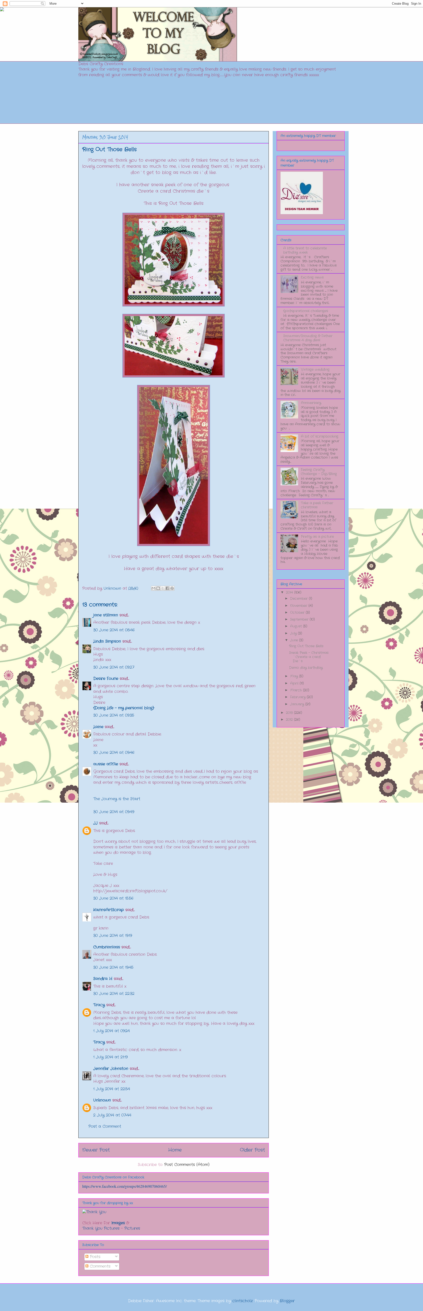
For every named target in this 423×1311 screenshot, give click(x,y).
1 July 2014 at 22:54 (111, 1089)
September (300, 619)
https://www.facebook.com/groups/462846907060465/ (124, 1186)
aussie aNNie (105, 764)
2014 (290, 592)
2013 (290, 712)
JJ (95, 823)
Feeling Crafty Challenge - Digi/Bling (319, 471)
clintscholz (242, 1301)
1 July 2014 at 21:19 (110, 1057)
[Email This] (153, 588)
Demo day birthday (306, 667)
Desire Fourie (105, 678)
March (296, 690)
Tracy (99, 1005)
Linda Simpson (107, 641)
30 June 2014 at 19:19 (112, 935)
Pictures (132, 1228)
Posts (94, 1257)
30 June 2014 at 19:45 (113, 967)
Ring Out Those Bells (306, 646)
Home (175, 1150)
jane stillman (105, 615)
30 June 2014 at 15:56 (113, 898)
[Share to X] (162, 588)
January (297, 704)
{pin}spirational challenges (305, 310)
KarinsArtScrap (108, 910)
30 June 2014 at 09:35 (113, 715)
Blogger (287, 1301)
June (294, 640)
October (298, 612)
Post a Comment (104, 1126)
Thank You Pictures (100, 1228)
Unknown (102, 1100)
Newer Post (96, 1150)
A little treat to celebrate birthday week (305, 250)
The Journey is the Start (116, 799)
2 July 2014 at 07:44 (112, 1115)
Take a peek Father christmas (317, 505)
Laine (98, 727)
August (296, 626)
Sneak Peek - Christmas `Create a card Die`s (309, 656)
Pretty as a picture (317, 536)
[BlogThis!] (158, 588)
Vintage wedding (315, 369)
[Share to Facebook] (167, 588)
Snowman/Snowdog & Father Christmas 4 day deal (307, 338)
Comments (99, 1266)
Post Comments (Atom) (187, 1164)
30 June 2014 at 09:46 (113, 752)
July (294, 633)
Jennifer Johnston (110, 1068)
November (299, 605)
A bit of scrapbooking (319, 436)
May (294, 676)
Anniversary (311, 402)
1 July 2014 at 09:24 (111, 1031)
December (299, 598)
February (298, 697)
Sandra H (102, 978)
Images (118, 1223)
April (295, 683)
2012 (290, 719)
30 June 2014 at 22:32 (113, 993)
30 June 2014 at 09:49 (113, 812)
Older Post (252, 1150)
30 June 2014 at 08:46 (114, 630)
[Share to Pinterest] (172, 588)
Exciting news (312, 277)
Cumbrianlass (106, 947)
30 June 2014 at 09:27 (113, 667)
